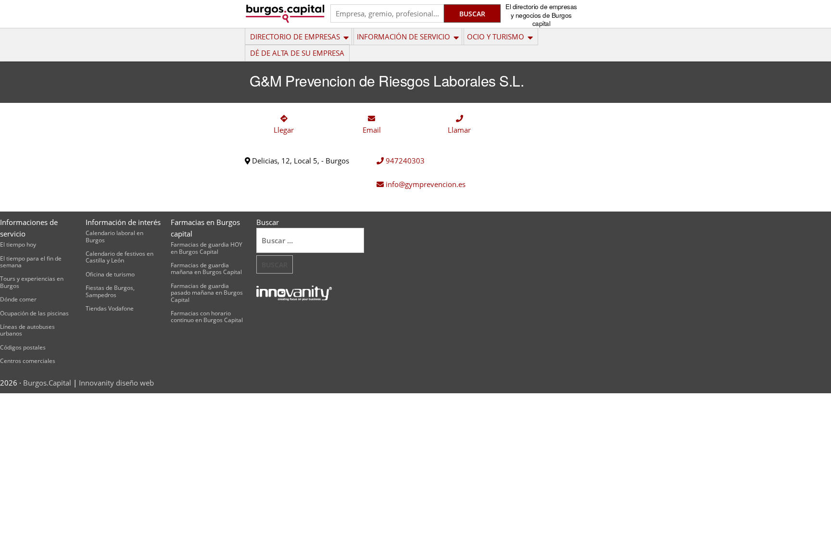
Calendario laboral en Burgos (114, 236)
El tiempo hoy (18, 244)
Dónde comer (18, 299)
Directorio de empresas (295, 36)
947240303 (404, 160)
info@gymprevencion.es (425, 184)
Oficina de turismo (110, 274)
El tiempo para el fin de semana (31, 261)
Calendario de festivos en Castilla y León (119, 257)
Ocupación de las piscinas (34, 313)
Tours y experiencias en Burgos (31, 282)
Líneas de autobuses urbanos (27, 330)
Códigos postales (23, 347)
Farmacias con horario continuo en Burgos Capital (207, 316)
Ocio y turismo (495, 36)
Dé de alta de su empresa (297, 53)
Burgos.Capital (47, 382)
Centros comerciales (27, 361)
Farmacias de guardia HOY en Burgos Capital (206, 247)
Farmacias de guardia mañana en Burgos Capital (206, 268)
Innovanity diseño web (116, 382)
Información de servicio (403, 36)
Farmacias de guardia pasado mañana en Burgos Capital (207, 293)
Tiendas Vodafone (110, 308)
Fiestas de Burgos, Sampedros (110, 291)
